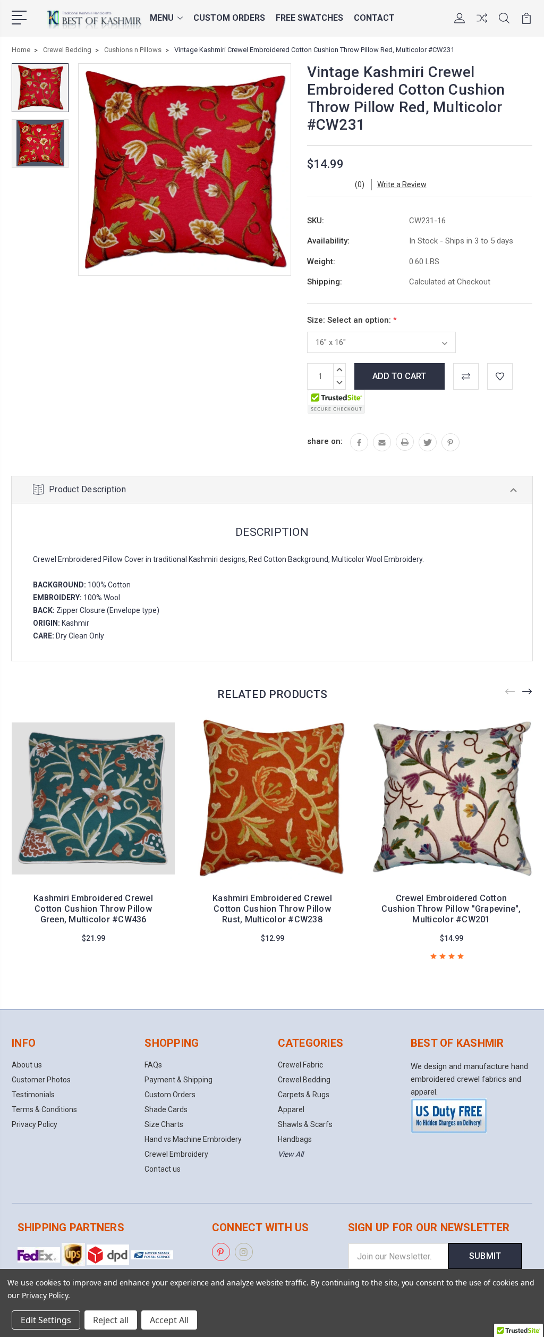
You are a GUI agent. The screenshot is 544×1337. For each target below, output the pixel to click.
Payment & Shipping (178, 1079)
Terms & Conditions (44, 1109)
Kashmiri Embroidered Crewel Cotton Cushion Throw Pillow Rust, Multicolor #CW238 (272, 908)
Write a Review (402, 184)
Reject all (111, 1320)
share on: (325, 441)
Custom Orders (229, 18)
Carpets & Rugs (303, 1094)
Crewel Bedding (304, 1079)
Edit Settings (46, 1320)
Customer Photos (41, 1079)
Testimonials (33, 1094)
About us (27, 1065)
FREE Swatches (309, 18)
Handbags (295, 1139)
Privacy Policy (34, 1124)
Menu (162, 18)
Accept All (169, 1320)
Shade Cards (166, 1109)
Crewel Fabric (300, 1065)
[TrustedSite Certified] (336, 402)
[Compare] (482, 24)
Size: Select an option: (352, 320)
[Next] (527, 691)
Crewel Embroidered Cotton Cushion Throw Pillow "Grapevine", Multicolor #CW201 (451, 908)
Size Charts (163, 1124)
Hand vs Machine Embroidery (193, 1139)
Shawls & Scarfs (305, 1124)
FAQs (153, 1065)
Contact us (162, 1169)
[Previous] (510, 691)
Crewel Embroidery (176, 1154)
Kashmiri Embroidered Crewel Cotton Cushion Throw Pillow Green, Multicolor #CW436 (93, 908)
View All (290, 1154)
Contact (374, 18)
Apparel (291, 1109)
